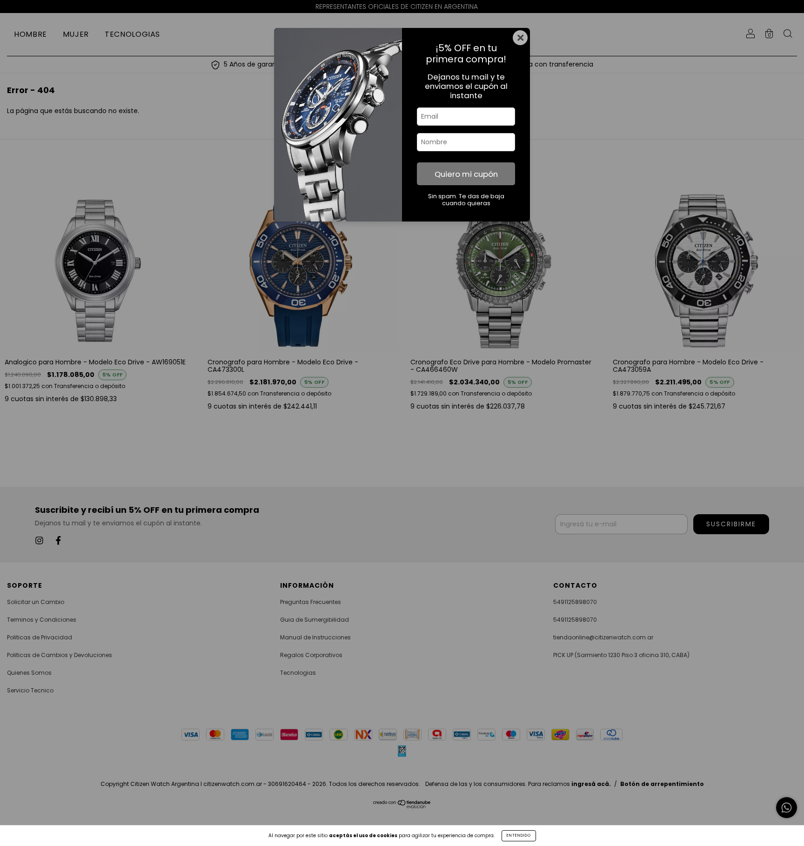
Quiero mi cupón (466, 174)
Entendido (519, 835)
